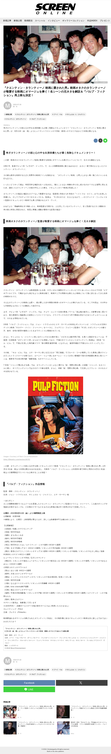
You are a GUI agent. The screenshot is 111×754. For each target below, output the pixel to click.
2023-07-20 (17, 104)
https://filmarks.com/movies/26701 (16, 459)
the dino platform (58, 751)
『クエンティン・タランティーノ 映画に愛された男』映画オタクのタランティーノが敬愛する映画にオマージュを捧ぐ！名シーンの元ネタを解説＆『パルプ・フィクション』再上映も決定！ (54, 91)
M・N (15, 106)
